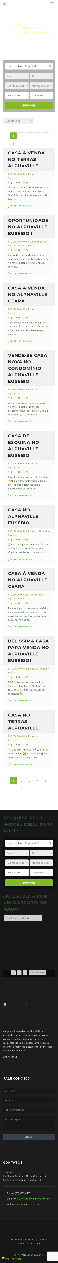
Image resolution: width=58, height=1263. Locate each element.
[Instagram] (31, 1228)
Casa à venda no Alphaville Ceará (27, 294)
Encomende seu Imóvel (22, 1240)
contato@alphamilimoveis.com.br (32, 1198)
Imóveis (43, 1240)
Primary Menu (52, 4)
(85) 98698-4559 (23, 1193)
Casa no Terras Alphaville (23, 721)
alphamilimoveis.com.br (29, 1204)
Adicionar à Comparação (20, 205)
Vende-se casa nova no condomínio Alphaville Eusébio (27, 368)
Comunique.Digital (35, 1254)
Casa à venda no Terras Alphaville (26, 159)
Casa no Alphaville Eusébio (23, 516)
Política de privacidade (29, 1243)
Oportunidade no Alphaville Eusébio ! (28, 227)
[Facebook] (27, 1228)
